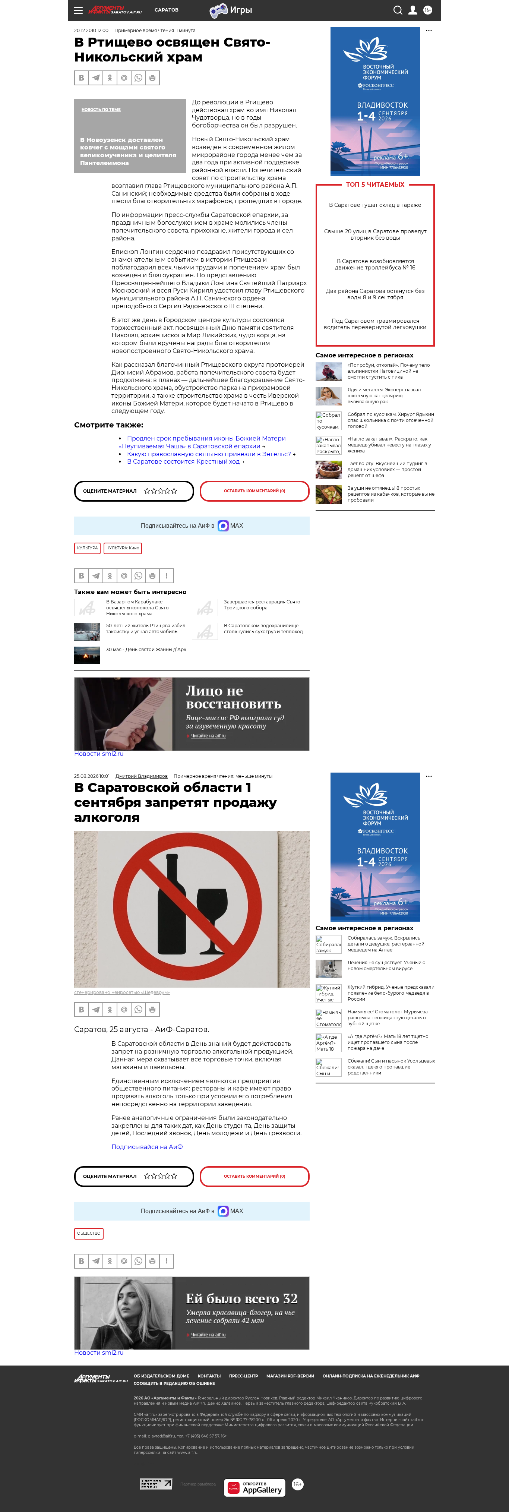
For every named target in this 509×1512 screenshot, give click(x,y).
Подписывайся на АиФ (147, 1146)
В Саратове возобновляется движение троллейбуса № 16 (375, 264)
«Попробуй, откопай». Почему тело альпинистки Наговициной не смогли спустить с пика (389, 371)
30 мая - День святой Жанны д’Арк (146, 649)
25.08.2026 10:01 (92, 776)
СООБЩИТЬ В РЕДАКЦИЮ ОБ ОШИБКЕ (174, 1383)
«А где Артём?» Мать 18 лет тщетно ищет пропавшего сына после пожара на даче (388, 1042)
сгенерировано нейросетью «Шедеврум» (122, 992)
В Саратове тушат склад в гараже (375, 205)
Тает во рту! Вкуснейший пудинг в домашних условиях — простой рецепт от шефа (387, 469)
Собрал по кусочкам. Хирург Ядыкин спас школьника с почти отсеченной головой (391, 420)
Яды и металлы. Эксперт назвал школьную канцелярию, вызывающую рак (384, 395)
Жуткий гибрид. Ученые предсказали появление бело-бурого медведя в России (391, 993)
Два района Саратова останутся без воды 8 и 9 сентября (375, 294)
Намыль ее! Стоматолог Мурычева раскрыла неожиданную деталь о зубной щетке (388, 1017)
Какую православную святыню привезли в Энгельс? (209, 454)
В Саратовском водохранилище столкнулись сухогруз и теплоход (263, 628)
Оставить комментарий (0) (254, 491)
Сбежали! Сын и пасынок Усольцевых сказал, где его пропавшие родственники (391, 1067)
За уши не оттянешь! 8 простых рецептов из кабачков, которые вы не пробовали (391, 494)
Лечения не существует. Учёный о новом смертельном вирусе (387, 965)
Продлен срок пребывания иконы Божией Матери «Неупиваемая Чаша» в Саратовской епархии (202, 442)
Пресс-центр (243, 1376)
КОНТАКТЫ (209, 1376)
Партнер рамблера (198, 1484)
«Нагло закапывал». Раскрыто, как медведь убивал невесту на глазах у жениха (389, 445)
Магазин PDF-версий (290, 1376)
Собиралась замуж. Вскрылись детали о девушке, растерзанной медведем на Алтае (386, 944)
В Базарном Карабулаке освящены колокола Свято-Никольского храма (138, 607)
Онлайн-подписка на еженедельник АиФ (371, 1376)
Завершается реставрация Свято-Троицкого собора (263, 604)
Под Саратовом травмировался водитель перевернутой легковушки (375, 324)
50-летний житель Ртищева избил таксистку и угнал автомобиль (146, 628)
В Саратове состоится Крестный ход (183, 461)
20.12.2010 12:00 (91, 30)
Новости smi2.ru (99, 753)
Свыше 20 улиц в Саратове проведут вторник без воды (375, 234)
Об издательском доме (161, 1376)
